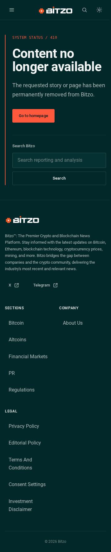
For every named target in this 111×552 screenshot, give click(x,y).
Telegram (47, 286)
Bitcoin (16, 323)
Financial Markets (28, 356)
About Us (73, 323)
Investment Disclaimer (21, 505)
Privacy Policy (24, 426)
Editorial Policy (25, 443)
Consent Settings (27, 484)
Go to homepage (33, 115)
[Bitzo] (55, 10)
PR (12, 373)
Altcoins (17, 340)
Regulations (22, 390)
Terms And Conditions (20, 464)
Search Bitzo (23, 146)
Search (59, 178)
